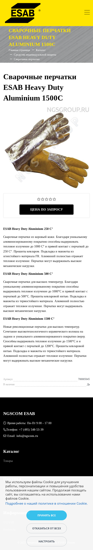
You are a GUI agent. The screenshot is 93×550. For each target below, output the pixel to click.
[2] (42, 199)
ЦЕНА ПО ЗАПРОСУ (46, 209)
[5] (54, 199)
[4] (50, 199)
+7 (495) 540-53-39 (31, 429)
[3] (46, 199)
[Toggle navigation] (87, 13)
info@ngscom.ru (27, 436)
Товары (8, 461)
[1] (38, 199)
